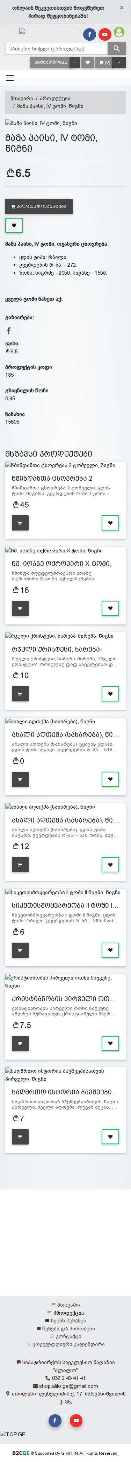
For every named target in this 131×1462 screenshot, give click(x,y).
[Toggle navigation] (10, 78)
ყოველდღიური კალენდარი (68, 1344)
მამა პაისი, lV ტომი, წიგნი (50, 106)
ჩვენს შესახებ (68, 1320)
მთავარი (21, 98)
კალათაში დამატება (41, 206)
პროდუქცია (55, 98)
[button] (51, 62)
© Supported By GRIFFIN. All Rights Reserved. (73, 1453)
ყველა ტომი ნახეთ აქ (33, 299)
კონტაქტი (68, 1336)
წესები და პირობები (68, 1328)
